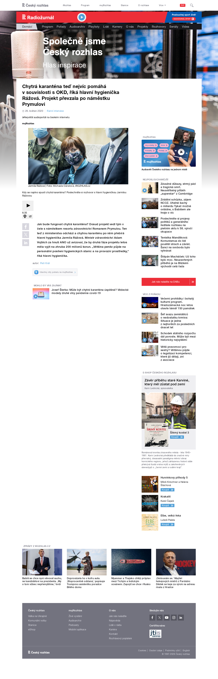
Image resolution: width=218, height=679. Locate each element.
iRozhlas (67, 5)
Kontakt (113, 634)
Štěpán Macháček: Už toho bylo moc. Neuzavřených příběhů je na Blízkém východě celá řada (178, 261)
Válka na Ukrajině (37, 616)
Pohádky (148, 151)
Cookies (142, 650)
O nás (130, 26)
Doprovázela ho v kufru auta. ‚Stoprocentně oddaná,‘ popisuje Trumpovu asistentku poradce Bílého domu (86, 583)
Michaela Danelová (63, 185)
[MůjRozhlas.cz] (28, 123)
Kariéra (113, 629)
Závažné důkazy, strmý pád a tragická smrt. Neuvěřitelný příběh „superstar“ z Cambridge (178, 188)
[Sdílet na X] (25, 234)
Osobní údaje (155, 650)
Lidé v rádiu (115, 625)
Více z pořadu (151, 294)
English (186, 650)
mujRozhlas (105, 5)
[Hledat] (192, 5)
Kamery (117, 26)
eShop (31, 629)
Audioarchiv (77, 26)
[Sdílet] (30, 216)
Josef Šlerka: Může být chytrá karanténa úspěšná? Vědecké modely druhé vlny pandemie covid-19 (90, 291)
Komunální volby (37, 620)
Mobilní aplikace (77, 629)
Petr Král (45, 263)
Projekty (142, 26)
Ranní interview (55, 111)
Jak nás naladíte (118, 616)
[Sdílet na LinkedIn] (25, 242)
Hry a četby (149, 145)
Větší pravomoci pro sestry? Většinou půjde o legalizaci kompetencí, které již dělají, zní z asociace (176, 353)
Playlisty (94, 26)
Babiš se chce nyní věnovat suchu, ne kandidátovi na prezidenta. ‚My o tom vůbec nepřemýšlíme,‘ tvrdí (42, 581)
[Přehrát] (28, 206)
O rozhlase (143, 5)
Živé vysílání (150, 156)
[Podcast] (25, 216)
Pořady (61, 26)
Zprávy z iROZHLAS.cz (36, 546)
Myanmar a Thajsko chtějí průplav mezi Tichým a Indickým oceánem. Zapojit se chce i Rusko (131, 581)
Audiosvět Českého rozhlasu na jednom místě (164, 169)
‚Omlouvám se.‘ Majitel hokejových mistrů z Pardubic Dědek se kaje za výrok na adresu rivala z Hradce (175, 583)
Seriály (174, 26)
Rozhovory (159, 26)
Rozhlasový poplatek (120, 638)
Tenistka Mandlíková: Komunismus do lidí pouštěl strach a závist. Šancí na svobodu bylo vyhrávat (175, 244)
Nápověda (114, 620)
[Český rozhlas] (35, 5)
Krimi (163, 145)
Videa (185, 26)
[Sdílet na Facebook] (25, 226)
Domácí (27, 26)
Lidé (106, 26)
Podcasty (74, 625)
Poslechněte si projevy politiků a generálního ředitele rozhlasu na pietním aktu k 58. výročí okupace (176, 225)
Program (85, 5)
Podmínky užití (172, 650)
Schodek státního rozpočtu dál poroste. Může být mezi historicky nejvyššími (178, 336)
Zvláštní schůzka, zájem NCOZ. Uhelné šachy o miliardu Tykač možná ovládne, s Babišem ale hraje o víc (176, 206)
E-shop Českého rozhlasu (160, 372)
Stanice (124, 5)
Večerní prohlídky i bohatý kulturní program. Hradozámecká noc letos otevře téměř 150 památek (178, 303)
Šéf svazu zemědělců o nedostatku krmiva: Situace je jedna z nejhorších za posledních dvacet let (178, 321)
